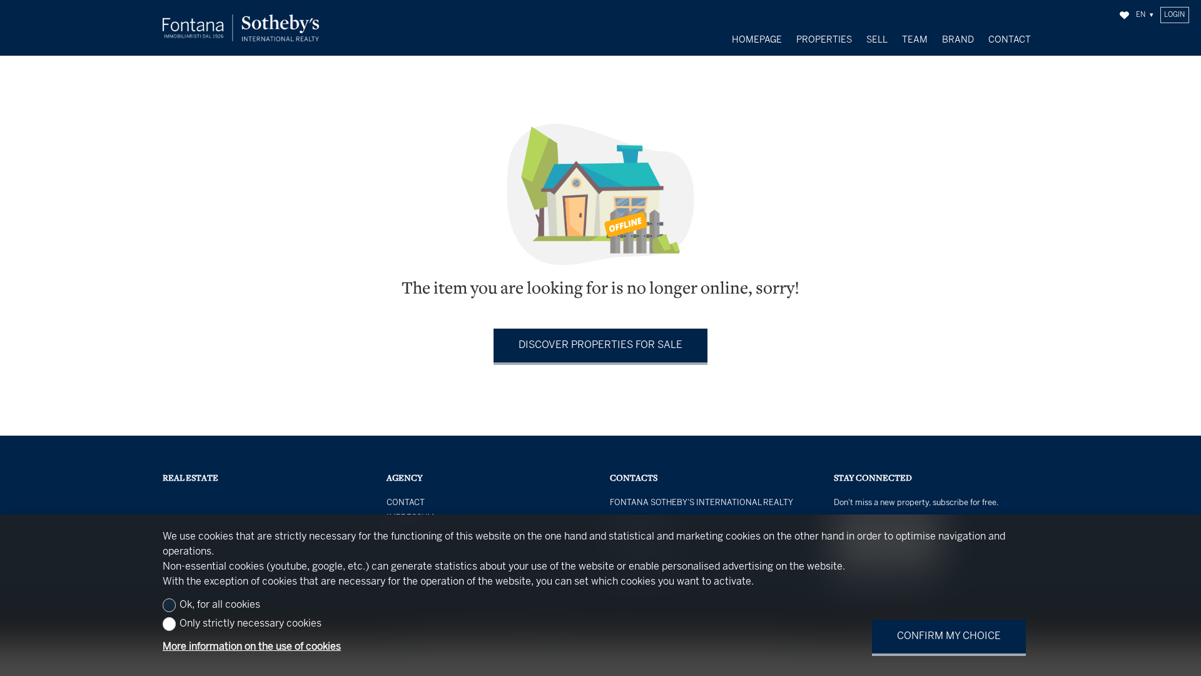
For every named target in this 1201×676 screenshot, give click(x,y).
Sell (877, 40)
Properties (824, 40)
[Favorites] (1124, 15)
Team (915, 40)
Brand (958, 40)
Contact (1009, 40)
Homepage (757, 40)
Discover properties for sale (600, 345)
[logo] (241, 27)
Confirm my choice (949, 636)
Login (1174, 15)
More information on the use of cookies (252, 647)
